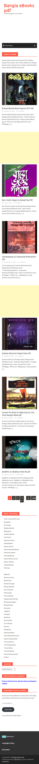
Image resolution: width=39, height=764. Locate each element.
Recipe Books (8, 605)
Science (6, 626)
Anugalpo (7, 522)
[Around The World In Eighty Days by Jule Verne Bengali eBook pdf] (19, 393)
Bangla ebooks (9, 528)
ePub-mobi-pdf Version (12, 519)
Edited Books (8, 543)
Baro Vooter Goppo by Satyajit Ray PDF (17, 200)
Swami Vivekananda (10, 639)
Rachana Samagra (10, 602)
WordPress (17, 759)
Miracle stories (9, 577)
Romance (7, 608)
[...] (11, 124)
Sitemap (7, 568)
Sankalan (7, 617)
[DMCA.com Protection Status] (8, 736)
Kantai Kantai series (11, 559)
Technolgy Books (10, 645)
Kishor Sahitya (9, 562)
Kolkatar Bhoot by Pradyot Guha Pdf (16, 353)
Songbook (7, 629)
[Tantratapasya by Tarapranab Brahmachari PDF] (19, 237)
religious (7, 611)
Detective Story (9, 540)
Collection (7, 537)
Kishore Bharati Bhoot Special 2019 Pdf (18, 108)
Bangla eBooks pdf (19, 8)
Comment (21, 111)
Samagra (7, 614)
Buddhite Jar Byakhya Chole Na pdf (16, 472)
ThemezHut (5, 761)
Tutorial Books (9, 651)
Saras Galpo (8, 620)
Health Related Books (11, 549)
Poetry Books (8, 596)
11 (28, 498)
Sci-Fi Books (8, 623)
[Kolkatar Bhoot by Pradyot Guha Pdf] (19, 334)
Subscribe (8, 709)
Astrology (7, 525)
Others (6, 657)
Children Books (9, 534)
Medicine (7, 574)
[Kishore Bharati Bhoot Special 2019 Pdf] (19, 89)
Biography (7, 531)
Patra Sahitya (8, 590)
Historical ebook (9, 553)
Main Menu (9, 45)
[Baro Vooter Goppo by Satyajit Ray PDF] (19, 180)
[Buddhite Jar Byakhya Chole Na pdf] (19, 452)
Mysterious (7, 580)
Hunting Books (9, 556)
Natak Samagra (9, 584)
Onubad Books (9, 565)
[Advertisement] (19, 30)
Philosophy (8, 593)
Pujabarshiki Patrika (11, 599)
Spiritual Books (9, 633)
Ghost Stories (8, 546)
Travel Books (8, 648)
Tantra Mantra (9, 642)
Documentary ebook (11, 654)
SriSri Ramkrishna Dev (11, 636)
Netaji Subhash (9, 587)
